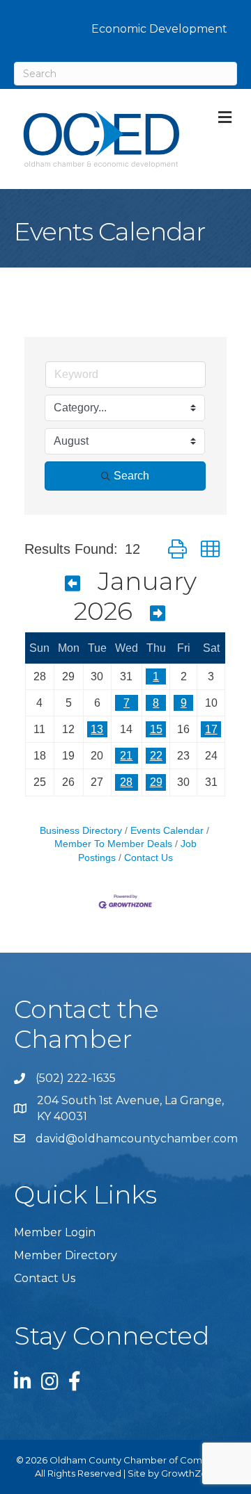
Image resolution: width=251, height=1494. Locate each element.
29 (156, 782)
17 (211, 729)
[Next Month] (157, 613)
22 (156, 756)
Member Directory (65, 1255)
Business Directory (81, 831)
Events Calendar (167, 831)
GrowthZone (190, 1473)
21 (126, 756)
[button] (177, 549)
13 (97, 729)
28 (126, 782)
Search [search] (131, 476)
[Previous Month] (72, 583)
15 (156, 729)
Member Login (55, 1232)
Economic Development (159, 28)
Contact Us (148, 858)
